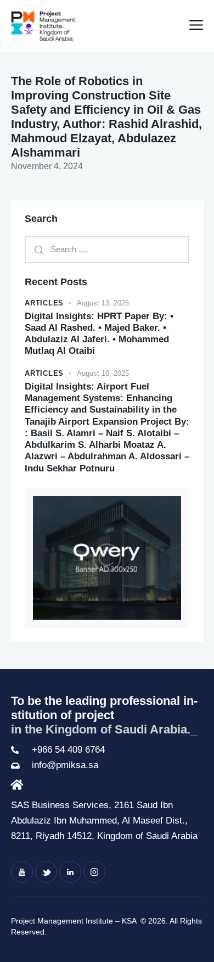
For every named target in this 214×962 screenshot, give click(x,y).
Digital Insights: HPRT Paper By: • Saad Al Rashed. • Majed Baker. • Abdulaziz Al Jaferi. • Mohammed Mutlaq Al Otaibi (99, 334)
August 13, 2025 (103, 303)
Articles (44, 303)
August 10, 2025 (103, 373)
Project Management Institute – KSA (74, 920)
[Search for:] (107, 249)
